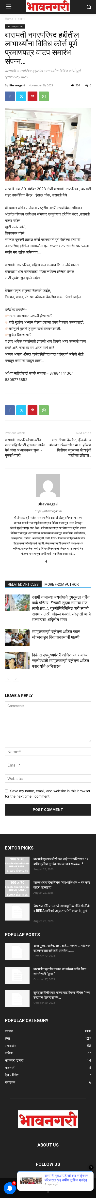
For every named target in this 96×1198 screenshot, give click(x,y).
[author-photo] (48, 497)
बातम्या (21, 19)
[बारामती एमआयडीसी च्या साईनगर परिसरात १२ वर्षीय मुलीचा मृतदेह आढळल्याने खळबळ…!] (17, 865)
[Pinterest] (32, 96)
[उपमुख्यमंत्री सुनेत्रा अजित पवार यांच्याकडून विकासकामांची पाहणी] (17, 637)
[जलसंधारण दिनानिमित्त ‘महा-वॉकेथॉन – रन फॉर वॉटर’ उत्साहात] (17, 888)
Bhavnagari (17, 85)
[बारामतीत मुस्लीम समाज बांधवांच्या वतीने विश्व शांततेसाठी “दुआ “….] (17, 975)
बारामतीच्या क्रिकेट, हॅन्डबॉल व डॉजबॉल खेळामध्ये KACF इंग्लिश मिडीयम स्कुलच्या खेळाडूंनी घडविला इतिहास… (70, 448)
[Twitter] (21, 96)
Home (9, 19)
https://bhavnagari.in (48, 511)
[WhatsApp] (44, 96)
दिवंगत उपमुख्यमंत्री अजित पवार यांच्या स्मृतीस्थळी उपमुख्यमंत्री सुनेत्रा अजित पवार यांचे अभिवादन (60, 661)
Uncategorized (14, 26)
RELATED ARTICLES (23, 584)
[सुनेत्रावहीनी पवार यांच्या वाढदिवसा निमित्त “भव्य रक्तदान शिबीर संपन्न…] (17, 998)
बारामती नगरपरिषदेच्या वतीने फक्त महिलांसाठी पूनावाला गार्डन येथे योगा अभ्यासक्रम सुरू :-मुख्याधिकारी (25, 448)
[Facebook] (10, 96)
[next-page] (16, 679)
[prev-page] (8, 679)
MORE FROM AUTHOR (62, 584)
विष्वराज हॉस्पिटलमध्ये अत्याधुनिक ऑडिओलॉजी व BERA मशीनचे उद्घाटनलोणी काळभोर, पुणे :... (61, 911)
